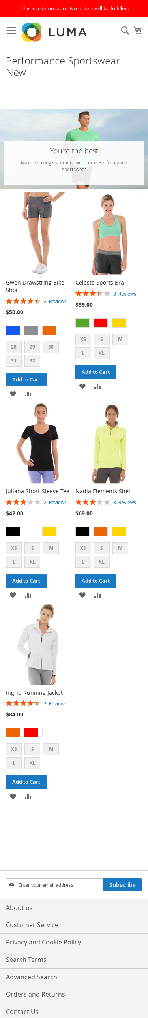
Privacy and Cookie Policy (43, 942)
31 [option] (14, 360)
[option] (13, 330)
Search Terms (26, 959)
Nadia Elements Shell (103, 491)
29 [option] (32, 346)
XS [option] (83, 339)
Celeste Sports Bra (99, 282)
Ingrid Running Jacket (34, 692)
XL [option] (102, 353)
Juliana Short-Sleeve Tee (37, 491)
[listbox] (39, 331)
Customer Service (32, 924)
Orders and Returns (35, 994)
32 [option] (32, 360)
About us (19, 907)
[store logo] (55, 32)
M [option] (120, 339)
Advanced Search (31, 977)
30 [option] (51, 346)
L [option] (83, 353)
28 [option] (14, 346)
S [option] (101, 339)
